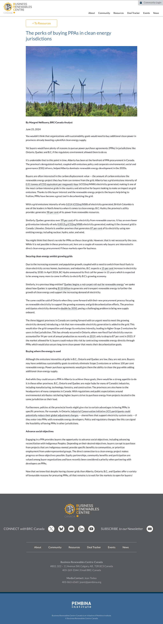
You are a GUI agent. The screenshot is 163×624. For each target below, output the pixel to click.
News (156, 13)
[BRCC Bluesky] (61, 531)
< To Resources (41, 23)
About (92, 13)
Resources (118, 13)
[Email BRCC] (71, 531)
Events (146, 13)
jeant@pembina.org (90, 581)
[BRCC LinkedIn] (81, 531)
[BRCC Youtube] (91, 531)
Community (104, 13)
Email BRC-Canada (90, 570)
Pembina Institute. (103, 615)
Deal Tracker (133, 13)
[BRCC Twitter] (51, 531)
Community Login (152, 2)
